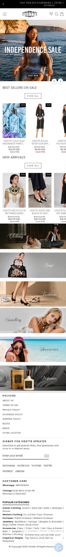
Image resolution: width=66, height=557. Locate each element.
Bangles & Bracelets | (51, 521)
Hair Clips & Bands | (52, 528)
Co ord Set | (29, 514)
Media (6, 428)
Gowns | (26, 508)
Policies (9, 395)
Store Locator (12, 432)
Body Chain (32, 524)
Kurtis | (47, 508)
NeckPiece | (21, 521)
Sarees (6, 511)
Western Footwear (43, 518)
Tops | (40, 514)
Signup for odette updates (25, 441)
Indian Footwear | (23, 518)
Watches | (8, 534)
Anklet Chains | (17, 524)
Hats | (37, 528)
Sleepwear (8, 541)
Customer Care (15, 481)
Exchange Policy (13, 414)
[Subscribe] (47, 456)
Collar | (29, 528)
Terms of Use (10, 405)
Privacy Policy (11, 409)
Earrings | (33, 521)
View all (33, 96)
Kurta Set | (37, 508)
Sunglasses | (19, 531)
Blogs (6, 423)
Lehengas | (57, 508)
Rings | (6, 524)
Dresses (48, 514)
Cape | (21, 528)
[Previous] (54, 81)
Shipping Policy (12, 419)
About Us (8, 400)
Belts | (6, 531)
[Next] (60, 81)
